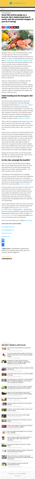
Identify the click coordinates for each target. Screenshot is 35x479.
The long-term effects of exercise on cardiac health (19, 445)
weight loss (16, 252)
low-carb (26, 250)
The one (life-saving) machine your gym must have (19, 348)
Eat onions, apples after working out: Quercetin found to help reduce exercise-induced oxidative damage (20, 355)
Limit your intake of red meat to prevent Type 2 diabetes (19, 404)
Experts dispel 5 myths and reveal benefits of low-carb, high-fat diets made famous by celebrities (19, 439)
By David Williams (16, 357)
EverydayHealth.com (8, 230)
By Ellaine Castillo (16, 389)
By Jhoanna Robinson (17, 365)
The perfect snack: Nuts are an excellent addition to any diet (20, 374)
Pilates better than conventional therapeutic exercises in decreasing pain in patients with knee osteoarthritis (20, 457)
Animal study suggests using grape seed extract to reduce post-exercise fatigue (19, 426)
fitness (4, 250)
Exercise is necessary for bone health (17, 398)
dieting (23, 248)
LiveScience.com (6, 233)
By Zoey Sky (15, 453)
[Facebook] (17, 240)
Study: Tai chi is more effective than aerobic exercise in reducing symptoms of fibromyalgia (19, 393)
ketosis (21, 250)
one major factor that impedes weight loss (17, 60)
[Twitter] (17, 242)
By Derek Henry (16, 412)
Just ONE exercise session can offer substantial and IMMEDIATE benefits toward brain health (19, 387)
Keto (7, 250)
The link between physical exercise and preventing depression (17, 464)
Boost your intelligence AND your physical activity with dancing (20, 368)
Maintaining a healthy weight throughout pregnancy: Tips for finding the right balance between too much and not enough (19, 362)
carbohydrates (15, 248)
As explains (25, 105)
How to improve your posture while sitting (18, 415)
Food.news (29, 220)
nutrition (4, 252)
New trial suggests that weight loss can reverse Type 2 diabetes (19, 432)
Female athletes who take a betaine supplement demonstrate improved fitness (20, 451)
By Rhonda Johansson (17, 350)
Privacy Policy (17, 475)
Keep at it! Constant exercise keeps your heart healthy (19, 420)
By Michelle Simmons (17, 376)
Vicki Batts (11, 24)
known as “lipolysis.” (24, 118)
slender (10, 252)
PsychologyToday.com (8, 227)
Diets (27, 248)
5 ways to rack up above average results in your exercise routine (19, 409)
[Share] (17, 245)
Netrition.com (6, 236)
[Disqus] (17, 281)
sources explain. (25, 184)
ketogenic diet (14, 250)
